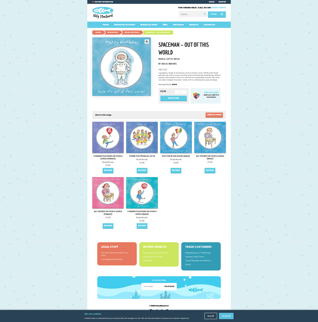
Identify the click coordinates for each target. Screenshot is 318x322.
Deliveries (147, 261)
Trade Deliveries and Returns (198, 261)
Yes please (169, 286)
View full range (214, 115)
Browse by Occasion (124, 25)
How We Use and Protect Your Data (114, 254)
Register (222, 2)
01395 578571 (218, 8)
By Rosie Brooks (168, 64)
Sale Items (178, 25)
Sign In (211, 2)
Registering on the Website (155, 253)
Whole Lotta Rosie (169, 59)
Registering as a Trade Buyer (198, 253)
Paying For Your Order (153, 257)
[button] (147, 41)
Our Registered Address (112, 259)
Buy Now (108, 170)
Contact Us (209, 25)
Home (106, 25)
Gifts (165, 25)
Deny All (211, 316)
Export (188, 264)
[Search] (204, 14)
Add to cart (173, 98)
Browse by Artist (148, 25)
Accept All (226, 316)
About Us (193, 25)
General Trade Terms (194, 257)
